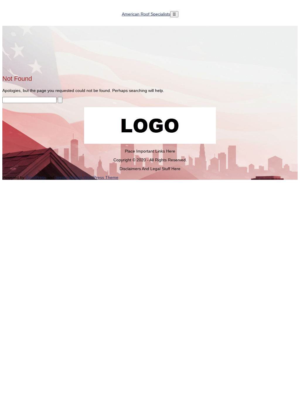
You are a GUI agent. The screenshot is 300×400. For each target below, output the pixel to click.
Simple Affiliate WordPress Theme (86, 177)
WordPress (35, 177)
